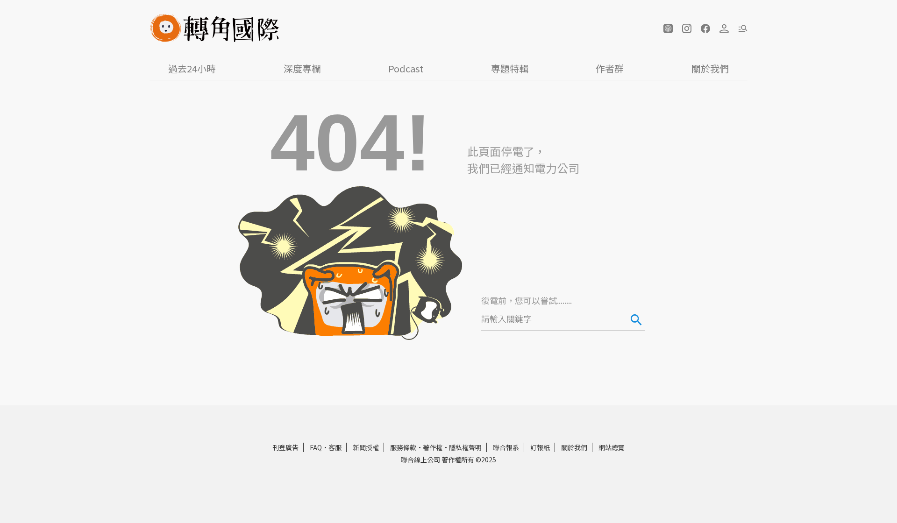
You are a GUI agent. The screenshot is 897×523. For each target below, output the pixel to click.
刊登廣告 (285, 447)
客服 (335, 447)
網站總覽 (611, 447)
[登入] (724, 28)
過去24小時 (192, 68)
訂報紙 (540, 447)
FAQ (316, 447)
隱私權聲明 (465, 447)
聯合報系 (506, 447)
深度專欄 (302, 68)
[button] (668, 28)
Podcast (405, 68)
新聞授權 (366, 447)
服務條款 (403, 447)
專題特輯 (509, 68)
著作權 (432, 447)
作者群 (610, 68)
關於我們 (710, 68)
